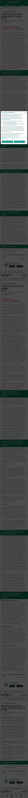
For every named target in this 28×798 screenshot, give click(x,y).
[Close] (25, 112)
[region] (14, 127)
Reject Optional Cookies (19, 141)
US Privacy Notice (14, 118)
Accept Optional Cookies (7, 141)
